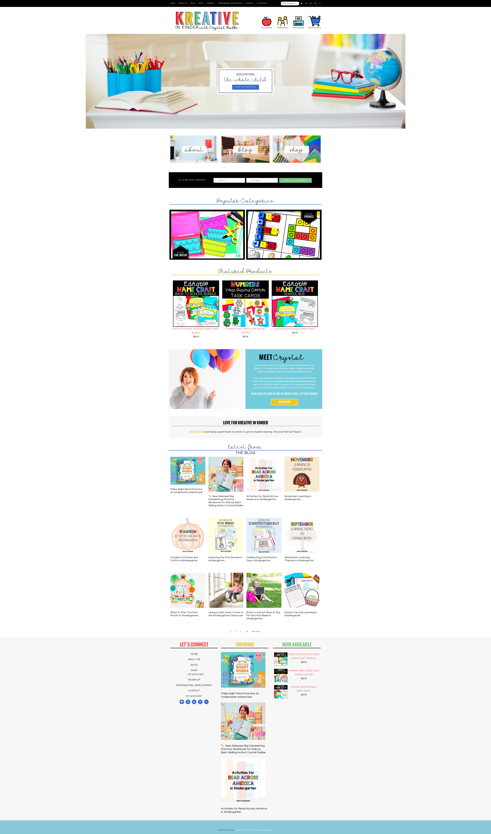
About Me (194, 659)
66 (247, 631)
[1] (245, 126)
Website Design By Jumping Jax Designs (255, 830)
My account (196, 674)
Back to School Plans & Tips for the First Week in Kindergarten (263, 615)
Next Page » (256, 631)
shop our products (245, 87)
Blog (194, 665)
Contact (194, 690)
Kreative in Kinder (207, 21)
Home (194, 654)
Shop (194, 670)
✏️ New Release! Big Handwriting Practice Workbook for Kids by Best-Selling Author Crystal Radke (243, 749)
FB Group (194, 680)
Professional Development (194, 685)
